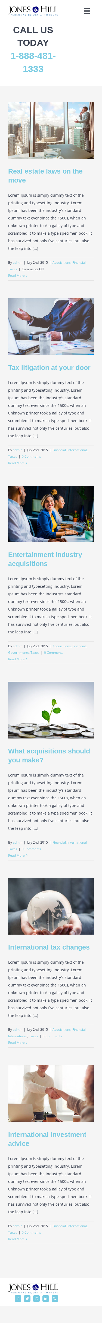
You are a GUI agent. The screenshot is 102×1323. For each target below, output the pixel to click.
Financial (79, 262)
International (77, 450)
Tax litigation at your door (49, 367)
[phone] (55, 1298)
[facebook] (18, 1298)
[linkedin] (45, 1298)
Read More (16, 275)
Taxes (12, 269)
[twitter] (27, 1298)
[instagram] (36, 1298)
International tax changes (49, 947)
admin (17, 262)
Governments (18, 652)
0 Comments (31, 456)
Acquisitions (61, 262)
